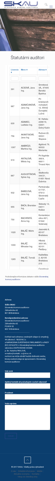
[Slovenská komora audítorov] (21, 4)
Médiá (39, 471)
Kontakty (35, 474)
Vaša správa (10, 403)
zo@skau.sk (26, 353)
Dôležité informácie (26, 471)
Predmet (9, 393)
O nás (13, 471)
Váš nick (9, 371)
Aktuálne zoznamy (21, 474)
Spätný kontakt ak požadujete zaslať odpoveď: (26, 382)
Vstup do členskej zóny (27, 477)
